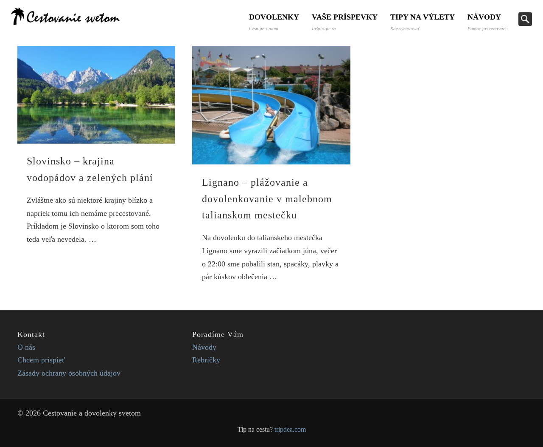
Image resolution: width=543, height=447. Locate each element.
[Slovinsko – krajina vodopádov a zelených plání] (96, 95)
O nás (26, 347)
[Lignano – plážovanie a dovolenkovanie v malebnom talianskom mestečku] (271, 105)
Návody (487, 22)
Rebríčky (206, 360)
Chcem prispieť (41, 360)
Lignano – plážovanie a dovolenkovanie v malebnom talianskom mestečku (267, 199)
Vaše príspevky (345, 22)
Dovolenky (274, 22)
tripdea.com (290, 429)
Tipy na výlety (422, 22)
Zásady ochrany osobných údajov (68, 373)
